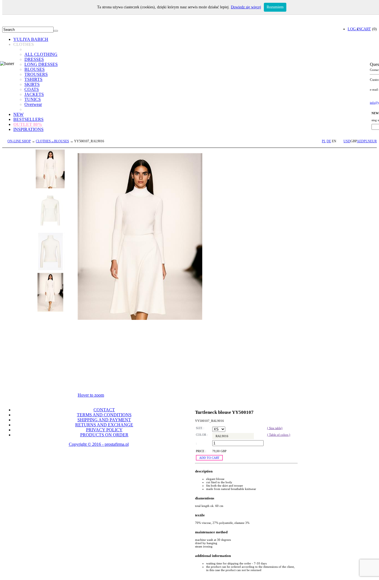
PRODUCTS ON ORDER (104, 434)
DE (329, 141)
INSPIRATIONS (28, 129)
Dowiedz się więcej (246, 7)
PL (324, 141)
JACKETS (34, 94)
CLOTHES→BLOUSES (52, 141)
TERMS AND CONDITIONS (104, 414)
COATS (31, 89)
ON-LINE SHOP (19, 141)
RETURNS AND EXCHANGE (104, 424)
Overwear (33, 104)
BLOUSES (34, 69)
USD (346, 141)
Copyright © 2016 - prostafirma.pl (99, 444)
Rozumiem (275, 7)
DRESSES (34, 59)
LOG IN (354, 29)
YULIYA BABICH (30, 39)
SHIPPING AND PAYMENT (104, 419)
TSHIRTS (33, 79)
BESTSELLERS (28, 119)
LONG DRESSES (41, 64)
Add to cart (209, 457)
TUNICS (32, 99)
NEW (18, 114)
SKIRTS (32, 84)
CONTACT (104, 409)
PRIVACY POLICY (104, 429)
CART (366, 29)
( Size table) (274, 428)
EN (334, 141)
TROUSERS (36, 74)
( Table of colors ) (278, 434)
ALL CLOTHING (40, 54)
